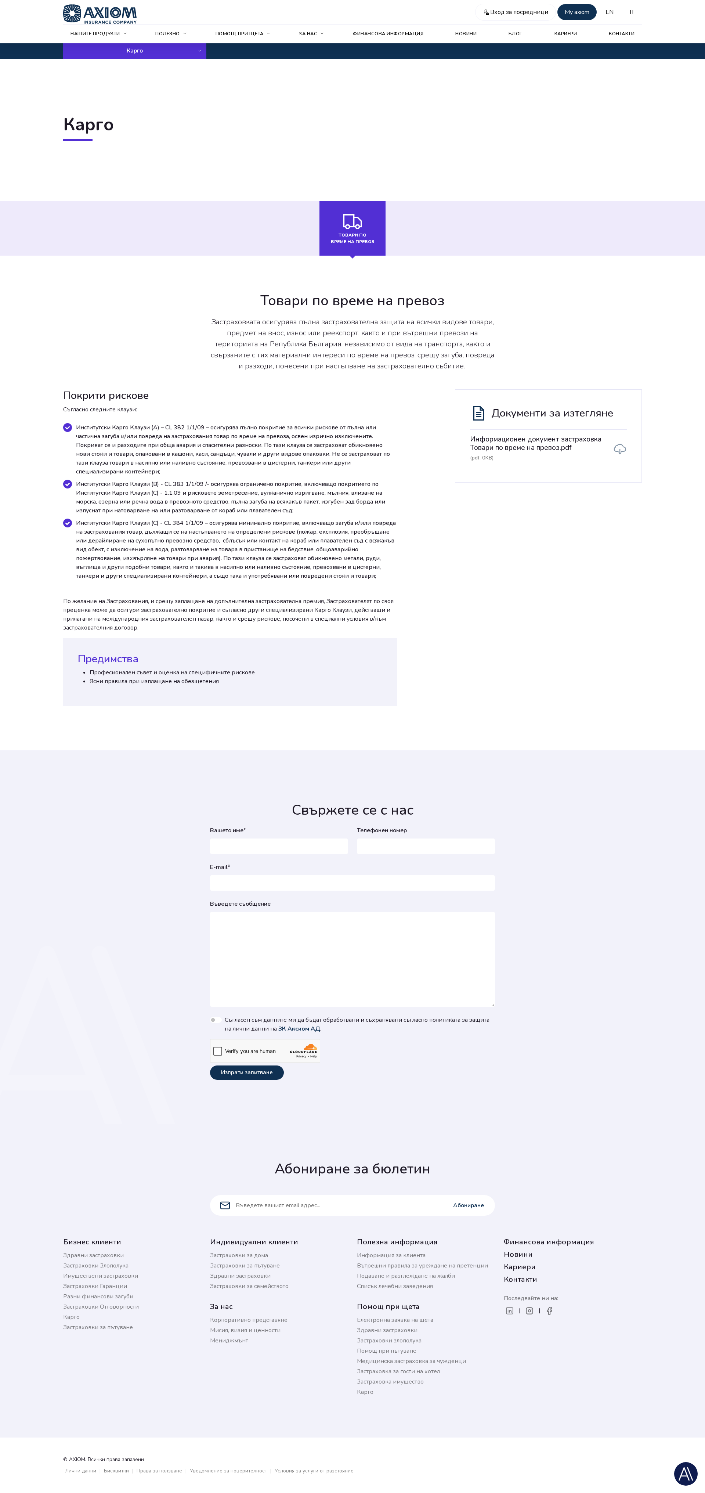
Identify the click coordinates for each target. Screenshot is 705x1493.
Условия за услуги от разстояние (314, 1470)
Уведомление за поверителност (228, 1470)
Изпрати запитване (247, 1072)
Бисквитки (116, 1470)
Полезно (167, 33)
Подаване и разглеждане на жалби (406, 1276)
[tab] (352, 228)
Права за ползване (159, 1470)
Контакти (621, 33)
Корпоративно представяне (249, 1320)
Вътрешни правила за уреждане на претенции (422, 1266)
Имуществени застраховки (100, 1276)
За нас (308, 33)
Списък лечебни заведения (395, 1286)
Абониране (468, 1205)
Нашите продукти (95, 33)
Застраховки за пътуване (98, 1327)
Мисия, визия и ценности (245, 1330)
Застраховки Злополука (96, 1266)
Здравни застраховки (93, 1255)
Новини (466, 33)
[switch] (216, 1020)
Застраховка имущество (390, 1382)
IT (632, 12)
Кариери (565, 33)
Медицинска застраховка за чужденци (411, 1361)
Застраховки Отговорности (101, 1307)
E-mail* (220, 867)
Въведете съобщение (240, 904)
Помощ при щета (240, 33)
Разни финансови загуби (98, 1296)
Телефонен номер (382, 830)
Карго (135, 51)
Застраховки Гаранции (95, 1286)
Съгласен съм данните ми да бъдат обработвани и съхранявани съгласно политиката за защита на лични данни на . (357, 1024)
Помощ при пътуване (386, 1351)
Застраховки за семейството (249, 1286)
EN (609, 12)
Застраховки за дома (239, 1255)
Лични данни (80, 1470)
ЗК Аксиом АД (299, 1029)
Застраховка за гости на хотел (398, 1371)
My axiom (577, 12)
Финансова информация (388, 33)
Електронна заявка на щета (395, 1320)
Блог (516, 33)
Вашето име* (228, 830)
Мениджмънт (229, 1341)
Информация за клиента (391, 1255)
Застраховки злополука (389, 1341)
